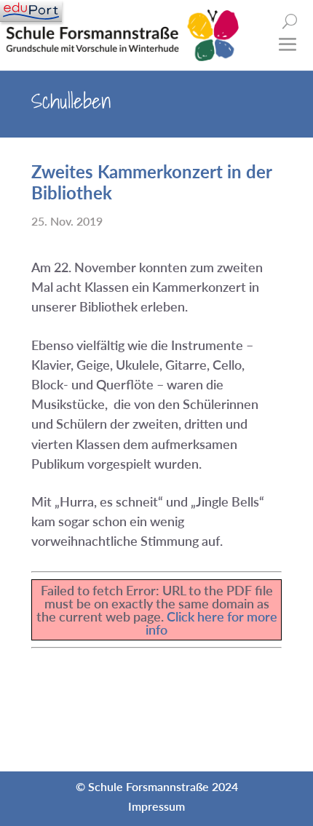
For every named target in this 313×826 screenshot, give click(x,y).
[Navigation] (31, 11)
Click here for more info (211, 623)
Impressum (156, 806)
